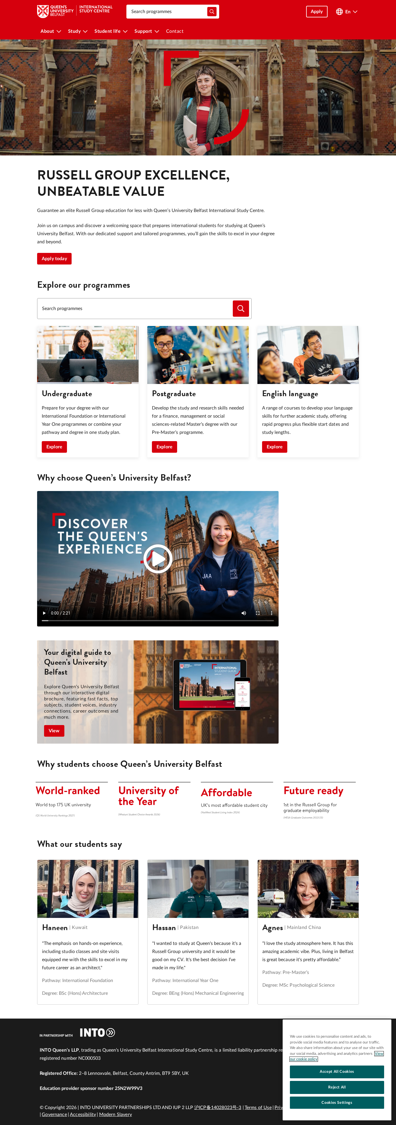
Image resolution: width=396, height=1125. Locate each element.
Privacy (282, 1107)
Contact (175, 31)
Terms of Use (258, 1107)
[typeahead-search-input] (212, 11)
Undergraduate (67, 393)
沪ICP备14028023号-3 (217, 1107)
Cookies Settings (337, 1103)
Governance (54, 1114)
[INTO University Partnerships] (77, 1032)
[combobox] (172, 12)
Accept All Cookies (337, 1072)
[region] (337, 1069)
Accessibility (83, 1114)
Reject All (337, 1087)
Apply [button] (317, 11)
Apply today (54, 258)
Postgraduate (174, 393)
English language (290, 393)
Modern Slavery (115, 1114)
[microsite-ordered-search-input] (241, 308)
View (54, 731)
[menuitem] (51, 31)
